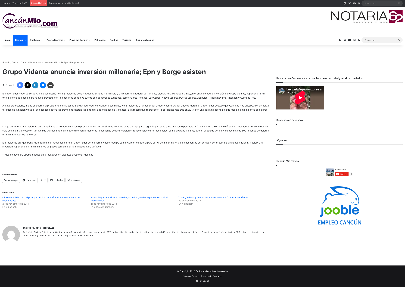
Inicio (8, 40)
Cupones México (145, 40)
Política (114, 40)
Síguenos (281, 140)
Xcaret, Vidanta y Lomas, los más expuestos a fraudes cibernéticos (213, 197)
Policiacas (100, 40)
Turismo (126, 40)
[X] (28, 85)
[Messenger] (43, 85)
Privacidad (206, 276)
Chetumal (35, 40)
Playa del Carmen (78, 40)
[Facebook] (20, 85)
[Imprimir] (50, 85)
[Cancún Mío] (30, 21)
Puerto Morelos (55, 40)
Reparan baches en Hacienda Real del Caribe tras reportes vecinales (82, 3)
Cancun (19, 40)
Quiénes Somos (191, 276)
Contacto (217, 276)
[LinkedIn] (35, 85)
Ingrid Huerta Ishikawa (38, 227)
